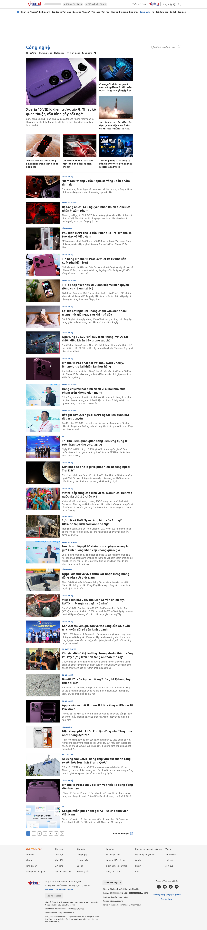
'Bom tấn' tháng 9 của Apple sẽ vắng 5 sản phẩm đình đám (96, 182)
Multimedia (170, 854)
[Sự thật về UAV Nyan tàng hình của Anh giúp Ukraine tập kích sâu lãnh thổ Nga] (43, 526)
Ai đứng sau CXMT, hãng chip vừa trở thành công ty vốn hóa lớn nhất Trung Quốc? (96, 760)
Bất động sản (162, 12)
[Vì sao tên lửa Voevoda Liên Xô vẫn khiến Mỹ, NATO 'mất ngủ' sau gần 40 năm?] (43, 605)
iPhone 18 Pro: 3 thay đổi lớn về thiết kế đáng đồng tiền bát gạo (97, 786)
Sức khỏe (133, 12)
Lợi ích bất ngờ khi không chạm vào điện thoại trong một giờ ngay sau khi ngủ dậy (94, 312)
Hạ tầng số (59, 53)
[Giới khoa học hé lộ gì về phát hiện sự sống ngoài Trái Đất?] (43, 472)
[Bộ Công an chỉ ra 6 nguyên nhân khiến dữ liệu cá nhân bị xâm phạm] (43, 213)
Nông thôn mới (113, 871)
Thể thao (96, 12)
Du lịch (173, 12)
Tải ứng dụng (159, 894)
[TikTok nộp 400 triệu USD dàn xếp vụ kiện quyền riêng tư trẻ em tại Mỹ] (43, 290)
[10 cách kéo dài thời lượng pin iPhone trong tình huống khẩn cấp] (43, 145)
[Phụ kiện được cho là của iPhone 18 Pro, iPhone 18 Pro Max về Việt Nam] (43, 238)
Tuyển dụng (166, 899)
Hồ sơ (138, 865)
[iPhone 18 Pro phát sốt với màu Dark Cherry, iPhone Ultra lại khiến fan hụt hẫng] (43, 369)
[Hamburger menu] (188, 12)
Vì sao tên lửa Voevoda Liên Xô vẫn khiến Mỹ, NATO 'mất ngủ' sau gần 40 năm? (93, 601)
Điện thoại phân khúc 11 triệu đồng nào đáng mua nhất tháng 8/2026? (97, 733)
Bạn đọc (182, 12)
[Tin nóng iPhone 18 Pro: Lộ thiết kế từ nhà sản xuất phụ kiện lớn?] (43, 265)
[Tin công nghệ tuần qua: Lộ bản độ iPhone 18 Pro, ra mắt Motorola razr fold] (116, 145)
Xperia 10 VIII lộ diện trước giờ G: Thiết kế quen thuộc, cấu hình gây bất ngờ (61, 111)
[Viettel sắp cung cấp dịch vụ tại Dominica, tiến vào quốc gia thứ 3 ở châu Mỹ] (43, 499)
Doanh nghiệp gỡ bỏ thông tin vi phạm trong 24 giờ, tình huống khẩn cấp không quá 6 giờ (95, 548)
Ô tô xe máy (82, 860)
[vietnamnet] (34, 7)
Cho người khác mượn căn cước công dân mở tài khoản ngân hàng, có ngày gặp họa (115, 87)
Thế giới (86, 12)
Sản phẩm (87, 53)
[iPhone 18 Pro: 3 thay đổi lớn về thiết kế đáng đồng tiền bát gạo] (43, 790)
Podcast (169, 860)
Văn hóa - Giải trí (110, 12)
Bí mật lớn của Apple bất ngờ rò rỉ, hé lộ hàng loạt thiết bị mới (97, 681)
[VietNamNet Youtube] (165, 888)
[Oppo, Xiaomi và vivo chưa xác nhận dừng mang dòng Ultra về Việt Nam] (43, 580)
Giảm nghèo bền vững (116, 865)
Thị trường (31, 53)
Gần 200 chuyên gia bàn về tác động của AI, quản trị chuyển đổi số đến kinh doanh (96, 627)
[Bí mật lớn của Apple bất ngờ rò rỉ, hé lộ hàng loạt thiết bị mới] (43, 685)
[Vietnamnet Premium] (34, 850)
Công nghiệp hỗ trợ (115, 860)
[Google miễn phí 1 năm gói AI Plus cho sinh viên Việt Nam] (43, 816)
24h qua (169, 865)
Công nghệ (145, 12)
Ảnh (137, 871)
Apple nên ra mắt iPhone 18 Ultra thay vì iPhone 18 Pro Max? (97, 707)
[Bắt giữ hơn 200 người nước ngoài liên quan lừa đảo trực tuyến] (43, 420)
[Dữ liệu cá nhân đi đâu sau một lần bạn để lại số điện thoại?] (79, 145)
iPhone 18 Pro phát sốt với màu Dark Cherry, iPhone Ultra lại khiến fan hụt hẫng (93, 364)
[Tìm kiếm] (179, 4)
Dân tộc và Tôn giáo (61, 12)
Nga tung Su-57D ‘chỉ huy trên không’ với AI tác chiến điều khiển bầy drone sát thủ (95, 338)
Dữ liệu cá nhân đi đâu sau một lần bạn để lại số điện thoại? (78, 163)
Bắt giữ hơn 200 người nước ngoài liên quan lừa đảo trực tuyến (95, 416)
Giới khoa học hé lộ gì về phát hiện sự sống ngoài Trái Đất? (96, 468)
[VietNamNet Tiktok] (171, 888)
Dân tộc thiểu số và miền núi (148, 849)
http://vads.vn (116, 901)
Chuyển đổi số (45, 53)
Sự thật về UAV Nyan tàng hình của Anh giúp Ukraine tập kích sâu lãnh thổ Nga (93, 522)
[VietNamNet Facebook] (159, 888)
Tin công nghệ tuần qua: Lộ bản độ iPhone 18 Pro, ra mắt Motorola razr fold (115, 163)
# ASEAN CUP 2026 (73, 4)
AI (95, 53)
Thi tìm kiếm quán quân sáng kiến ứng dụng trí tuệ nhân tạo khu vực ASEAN (95, 442)
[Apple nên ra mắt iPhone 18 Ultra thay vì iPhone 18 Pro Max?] (43, 711)
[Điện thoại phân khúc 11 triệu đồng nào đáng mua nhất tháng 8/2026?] (43, 737)
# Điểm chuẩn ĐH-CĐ (96, 4)
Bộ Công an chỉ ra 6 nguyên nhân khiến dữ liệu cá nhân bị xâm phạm (96, 208)
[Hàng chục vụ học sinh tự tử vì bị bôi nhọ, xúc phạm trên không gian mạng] (43, 395)
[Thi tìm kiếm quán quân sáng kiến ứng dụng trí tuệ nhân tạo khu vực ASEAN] (43, 447)
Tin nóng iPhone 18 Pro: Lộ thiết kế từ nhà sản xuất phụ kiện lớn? (94, 260)
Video (168, 849)
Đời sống (123, 12)
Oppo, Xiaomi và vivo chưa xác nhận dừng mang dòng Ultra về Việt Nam (95, 575)
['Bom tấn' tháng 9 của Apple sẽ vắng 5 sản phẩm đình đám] (43, 187)
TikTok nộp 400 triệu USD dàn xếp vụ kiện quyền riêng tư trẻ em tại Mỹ (95, 286)
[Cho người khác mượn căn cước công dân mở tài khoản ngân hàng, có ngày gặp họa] (116, 69)
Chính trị (24, 12)
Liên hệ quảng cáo (112, 882)
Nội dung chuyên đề (144, 854)
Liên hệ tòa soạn (54, 896)
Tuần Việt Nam (139, 4)
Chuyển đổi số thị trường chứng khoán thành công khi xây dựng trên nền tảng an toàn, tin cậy (97, 655)
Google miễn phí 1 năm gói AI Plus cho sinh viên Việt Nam (95, 812)
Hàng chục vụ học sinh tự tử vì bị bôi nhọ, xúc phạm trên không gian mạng (93, 390)
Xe (153, 12)
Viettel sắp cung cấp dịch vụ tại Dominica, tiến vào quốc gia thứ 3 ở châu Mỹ (97, 494)
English (138, 860)
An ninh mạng (73, 53)
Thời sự (34, 12)
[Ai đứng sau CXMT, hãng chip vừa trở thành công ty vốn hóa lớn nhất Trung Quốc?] (43, 764)
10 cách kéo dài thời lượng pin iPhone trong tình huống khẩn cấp (42, 163)
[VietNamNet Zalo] (177, 888)
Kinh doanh (44, 12)
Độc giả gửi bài (174, 894)
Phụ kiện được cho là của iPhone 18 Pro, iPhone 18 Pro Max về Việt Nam (97, 234)
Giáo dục (76, 12)
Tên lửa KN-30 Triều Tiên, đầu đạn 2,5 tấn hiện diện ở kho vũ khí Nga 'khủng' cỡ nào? (115, 125)
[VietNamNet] (18, 12)
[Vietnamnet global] (154, 5)
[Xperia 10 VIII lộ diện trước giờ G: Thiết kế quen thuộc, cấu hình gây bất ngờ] (61, 81)
